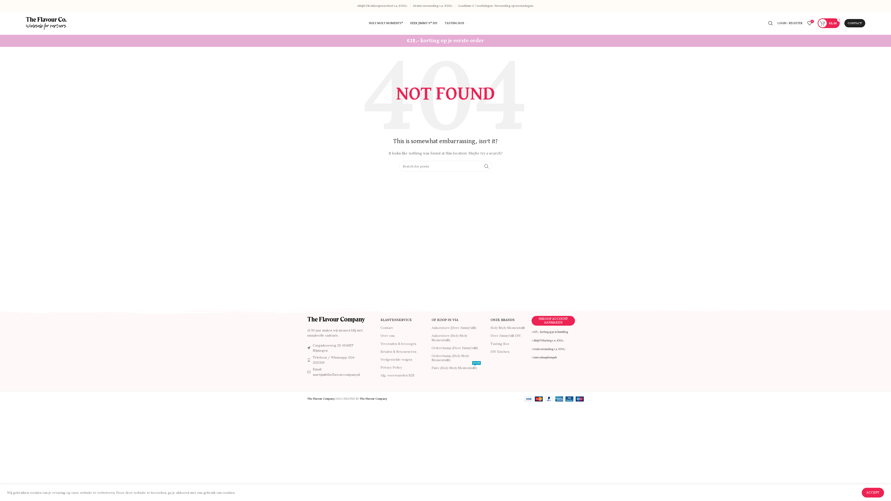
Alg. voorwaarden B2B (397, 375)
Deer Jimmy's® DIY (506, 336)
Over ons (388, 336)
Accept (872, 493)
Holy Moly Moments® (508, 328)
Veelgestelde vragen (396, 359)
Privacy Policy (391, 367)
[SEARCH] (486, 166)
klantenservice (396, 320)
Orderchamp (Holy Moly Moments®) (450, 358)
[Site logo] (47, 23)
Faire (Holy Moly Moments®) (456, 367)
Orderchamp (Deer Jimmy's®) (455, 348)
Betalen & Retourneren (398, 352)
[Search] (770, 23)
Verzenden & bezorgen (398, 344)
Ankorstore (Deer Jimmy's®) (454, 328)
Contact (855, 23)
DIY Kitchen (500, 352)
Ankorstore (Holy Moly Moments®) (449, 338)
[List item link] (336, 360)
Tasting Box (500, 344)
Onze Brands (503, 320)
